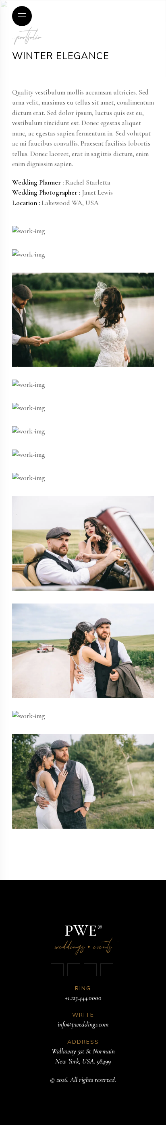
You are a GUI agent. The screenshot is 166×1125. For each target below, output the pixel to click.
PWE (83, 938)
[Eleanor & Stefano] (28, 231)
